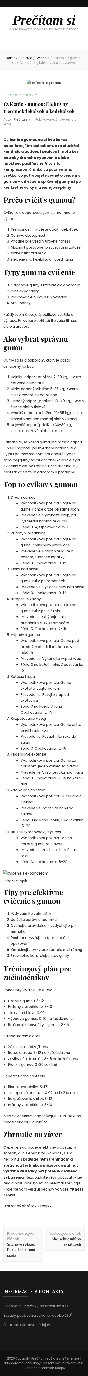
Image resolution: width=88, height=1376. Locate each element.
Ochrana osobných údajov (26, 1324)
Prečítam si (44, 20)
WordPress (75, 1363)
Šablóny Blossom (41, 1363)
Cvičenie (12, 95)
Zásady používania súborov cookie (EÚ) (38, 1315)
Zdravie (29, 95)
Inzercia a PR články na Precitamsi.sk (35, 1306)
